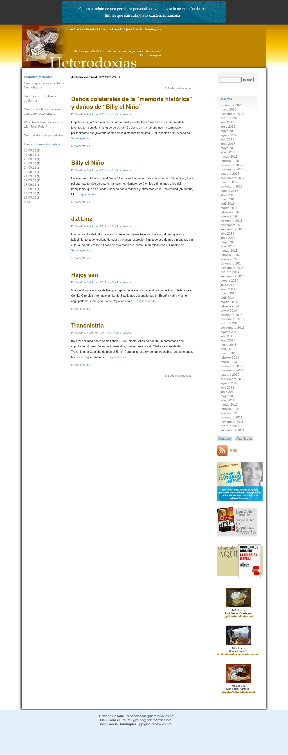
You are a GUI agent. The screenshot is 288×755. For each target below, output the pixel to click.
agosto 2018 (229, 135)
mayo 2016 (228, 199)
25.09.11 (30, 163)
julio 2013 (227, 336)
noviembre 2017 (232, 169)
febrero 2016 (229, 212)
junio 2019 (227, 126)
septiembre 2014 (232, 276)
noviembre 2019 (232, 113)
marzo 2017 (229, 182)
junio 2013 (227, 340)
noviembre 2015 (232, 225)
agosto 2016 (229, 190)
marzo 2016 (229, 208)
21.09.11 (30, 176)
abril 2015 (227, 246)
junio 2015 (227, 238)
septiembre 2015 (232, 229)
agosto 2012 (229, 383)
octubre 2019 (229, 118)
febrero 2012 (229, 409)
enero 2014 (228, 310)
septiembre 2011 (232, 430)
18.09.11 (30, 184)
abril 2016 (227, 203)
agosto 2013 (229, 332)
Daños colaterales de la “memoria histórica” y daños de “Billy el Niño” (131, 103)
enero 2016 (228, 216)
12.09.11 (30, 197)
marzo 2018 (229, 156)
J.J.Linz (81, 218)
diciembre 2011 (231, 417)
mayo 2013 (228, 344)
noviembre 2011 (231, 421)
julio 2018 (227, 139)
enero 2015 (228, 259)
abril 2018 (227, 152)
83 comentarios (80, 364)
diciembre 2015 (231, 220)
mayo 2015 (228, 242)
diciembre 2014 (231, 263)
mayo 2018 (228, 148)
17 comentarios (80, 258)
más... (28, 201)
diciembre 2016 (231, 186)
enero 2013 (228, 362)
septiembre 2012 (232, 379)
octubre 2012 (229, 374)
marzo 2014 (229, 302)
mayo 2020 (228, 109)
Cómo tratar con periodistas (43, 135)
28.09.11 (30, 150)
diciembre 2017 (231, 165)
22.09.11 (30, 172)
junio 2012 (227, 391)
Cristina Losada (121, 114)
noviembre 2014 (232, 267)
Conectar (224, 438)
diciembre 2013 (231, 314)
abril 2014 (227, 297)
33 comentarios (80, 202)
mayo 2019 (228, 131)
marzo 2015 (229, 250)
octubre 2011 (229, 426)
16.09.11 (30, 189)
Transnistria (87, 325)
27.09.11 (30, 154)
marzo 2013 (229, 353)
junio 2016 (227, 195)
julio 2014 (227, 285)
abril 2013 (227, 349)
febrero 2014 (229, 306)
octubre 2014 (229, 272)
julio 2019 (227, 122)
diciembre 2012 (231, 366)
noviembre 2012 (232, 370)
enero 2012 (228, 413)
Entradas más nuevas (180, 88)
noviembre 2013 (232, 319)
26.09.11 (30, 159)
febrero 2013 (229, 357)
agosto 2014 (229, 280)
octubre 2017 (229, 173)
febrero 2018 (229, 161)
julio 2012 (227, 387)
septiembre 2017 (232, 178)
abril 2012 (227, 400)
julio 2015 (227, 233)
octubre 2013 (229, 323)
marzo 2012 (229, 404)
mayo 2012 (228, 396)
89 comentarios (80, 146)
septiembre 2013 (232, 327)
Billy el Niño (87, 162)
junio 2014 (227, 289)
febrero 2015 (229, 255)
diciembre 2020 (231, 105)
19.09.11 (30, 180)
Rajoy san (84, 274)
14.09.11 (30, 193)
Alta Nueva (244, 438)
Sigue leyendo (82, 138)
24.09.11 (30, 167)
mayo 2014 (228, 293)
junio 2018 (227, 143)
